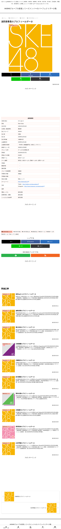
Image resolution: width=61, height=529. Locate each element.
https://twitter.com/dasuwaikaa (30, 184)
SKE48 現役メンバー (7, 231)
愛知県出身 (35, 231)
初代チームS (42, 231)
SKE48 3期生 (18, 231)
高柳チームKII (51, 231)
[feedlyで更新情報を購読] (15, 255)
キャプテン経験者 (15, 234)
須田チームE (5, 234)
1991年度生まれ (26, 231)
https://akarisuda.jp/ (23, 181)
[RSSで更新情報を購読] (45, 255)
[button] (40, 79)
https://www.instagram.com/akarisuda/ (33, 186)
